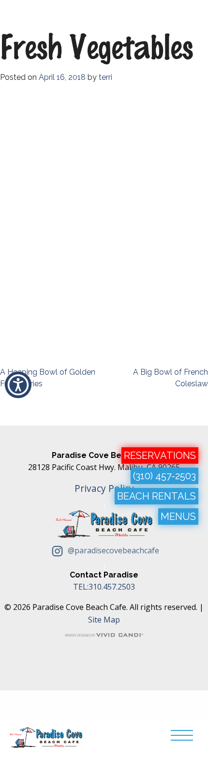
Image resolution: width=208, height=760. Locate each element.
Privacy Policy (104, 488)
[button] (18, 385)
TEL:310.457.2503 (104, 586)
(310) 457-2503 (164, 476)
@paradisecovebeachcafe (112, 550)
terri (105, 77)
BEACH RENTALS (156, 496)
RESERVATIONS (160, 455)
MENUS (178, 516)
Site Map (104, 619)
